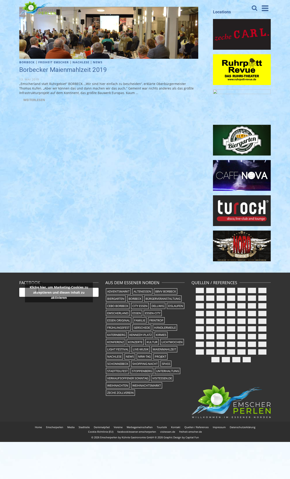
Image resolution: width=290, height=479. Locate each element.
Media (71, 427)
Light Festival (118, 349)
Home (38, 427)
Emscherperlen (54, 427)
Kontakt (175, 427)
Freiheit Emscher (53, 62)
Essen (136, 313)
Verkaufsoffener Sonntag (127, 378)
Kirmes (161, 335)
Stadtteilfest (117, 371)
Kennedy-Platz (140, 335)
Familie (139, 320)
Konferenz (115, 342)
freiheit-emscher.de (190, 431)
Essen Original (118, 320)
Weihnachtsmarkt (146, 385)
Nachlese (80, 62)
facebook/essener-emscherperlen (136, 431)
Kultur (152, 342)
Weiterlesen (34, 100)
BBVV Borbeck (165, 291)
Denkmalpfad (102, 427)
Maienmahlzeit (164, 349)
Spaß (166, 364)
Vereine (118, 427)
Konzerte (135, 342)
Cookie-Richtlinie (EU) (100, 431)
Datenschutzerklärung (242, 427)
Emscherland (117, 313)
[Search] (254, 8)
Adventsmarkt (118, 291)
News (97, 62)
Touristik (162, 427)
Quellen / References (196, 427)
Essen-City (152, 313)
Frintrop (156, 320)
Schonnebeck (117, 364)
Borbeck (27, 62)
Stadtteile (84, 427)
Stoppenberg (142, 371)
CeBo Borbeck (117, 306)
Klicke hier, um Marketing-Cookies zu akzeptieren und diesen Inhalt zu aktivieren (59, 292)
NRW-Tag (144, 356)
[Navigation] (265, 8)
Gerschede (142, 328)
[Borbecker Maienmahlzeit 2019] (108, 32)
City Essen (139, 306)
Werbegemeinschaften (140, 427)
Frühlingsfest (118, 328)
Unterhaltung (167, 371)
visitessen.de (162, 378)
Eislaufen (175, 306)
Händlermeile (165, 328)
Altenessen (142, 291)
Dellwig (158, 306)
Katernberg (116, 335)
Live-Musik (141, 349)
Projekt (160, 356)
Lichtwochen (172, 342)
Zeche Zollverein (120, 393)
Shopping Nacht (145, 364)
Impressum (219, 427)
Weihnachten (117, 385)
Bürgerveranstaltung (162, 299)
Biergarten (115, 299)
